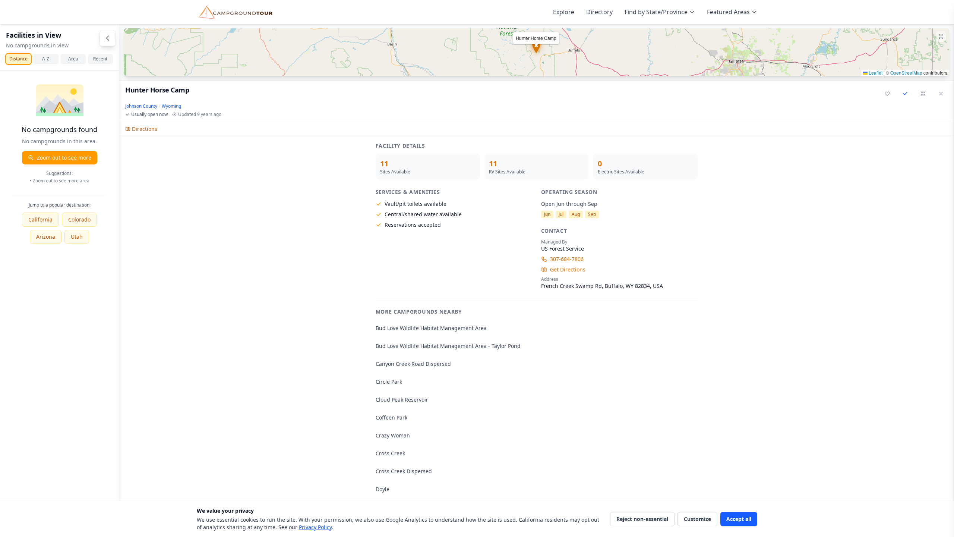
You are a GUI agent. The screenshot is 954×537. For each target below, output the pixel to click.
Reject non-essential (642, 518)
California (40, 219)
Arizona (45, 236)
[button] (536, 52)
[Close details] (941, 93)
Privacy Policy (315, 527)
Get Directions (567, 269)
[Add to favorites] (887, 93)
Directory (599, 12)
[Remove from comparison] (905, 93)
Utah (77, 236)
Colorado (79, 219)
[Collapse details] (923, 93)
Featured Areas (728, 12)
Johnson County (141, 106)
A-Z (45, 59)
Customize (697, 518)
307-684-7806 (567, 259)
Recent (100, 59)
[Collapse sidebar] (107, 38)
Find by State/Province (656, 12)
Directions (144, 128)
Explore (563, 12)
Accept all (738, 518)
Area (73, 59)
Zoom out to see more (64, 157)
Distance (18, 59)
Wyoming (171, 106)
